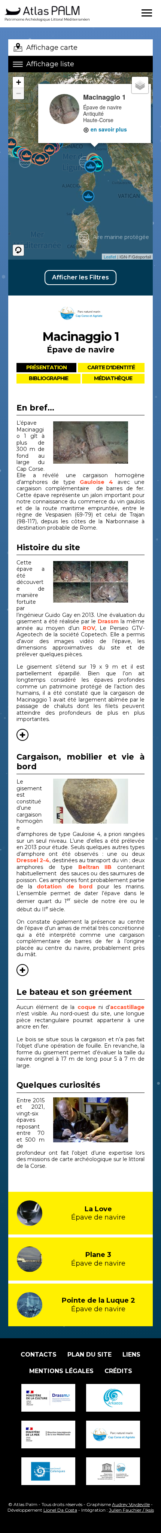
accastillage (127, 1007)
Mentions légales (61, 1371)
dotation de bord (64, 886)
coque (87, 1007)
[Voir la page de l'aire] (80, 325)
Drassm (108, 621)
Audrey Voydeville (131, 1504)
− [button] (18, 93)
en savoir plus (108, 129)
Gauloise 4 (96, 482)
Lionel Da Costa (60, 1510)
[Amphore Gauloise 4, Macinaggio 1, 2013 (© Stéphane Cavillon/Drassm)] (99, 801)
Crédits (118, 1371)
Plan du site (89, 1354)
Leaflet (110, 257)
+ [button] (18, 82)
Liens (131, 1354)
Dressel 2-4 (32, 860)
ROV (89, 628)
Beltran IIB (95, 867)
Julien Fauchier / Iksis (131, 1510)
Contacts (39, 1354)
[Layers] (140, 85)
